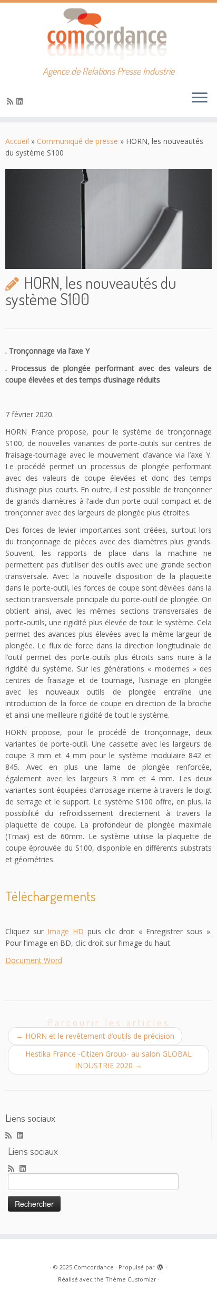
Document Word (33, 960)
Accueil (17, 141)
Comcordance (94, 1267)
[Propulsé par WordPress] (160, 1265)
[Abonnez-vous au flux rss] (11, 101)
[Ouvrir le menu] (200, 98)
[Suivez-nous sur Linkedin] (21, 101)
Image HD (65, 931)
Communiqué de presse (77, 141)
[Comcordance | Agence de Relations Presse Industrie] (108, 34)
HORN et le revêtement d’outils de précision (95, 1036)
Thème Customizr (130, 1279)
